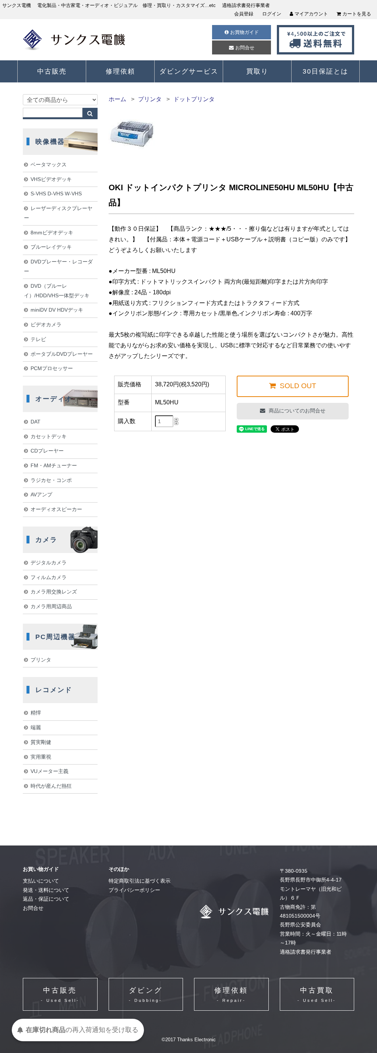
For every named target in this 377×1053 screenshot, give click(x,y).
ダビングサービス (188, 71)
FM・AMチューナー (54, 465)
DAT (35, 422)
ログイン (271, 14)
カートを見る (356, 14)
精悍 (36, 713)
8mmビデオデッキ (52, 232)
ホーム (117, 99)
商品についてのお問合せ (296, 411)
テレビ (38, 339)
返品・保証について (46, 899)
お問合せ (244, 47)
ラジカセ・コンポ (51, 480)
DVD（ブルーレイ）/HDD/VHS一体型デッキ (56, 290)
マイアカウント (310, 14)
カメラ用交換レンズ (54, 592)
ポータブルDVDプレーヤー (62, 354)
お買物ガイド (244, 32)
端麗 (36, 727)
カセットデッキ (49, 436)
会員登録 (243, 14)
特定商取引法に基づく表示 (139, 881)
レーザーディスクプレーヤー (58, 213)
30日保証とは (325, 71)
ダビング (146, 994)
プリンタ (150, 99)
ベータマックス (49, 164)
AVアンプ (41, 494)
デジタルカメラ (49, 563)
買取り (257, 71)
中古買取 (316, 994)
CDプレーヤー (47, 451)
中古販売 (52, 71)
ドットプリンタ (194, 99)
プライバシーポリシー (134, 890)
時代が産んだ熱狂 (51, 786)
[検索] (90, 113)
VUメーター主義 (49, 771)
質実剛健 (41, 742)
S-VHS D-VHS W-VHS (56, 193)
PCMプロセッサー (52, 368)
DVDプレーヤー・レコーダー (58, 266)
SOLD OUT (297, 386)
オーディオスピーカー (56, 509)
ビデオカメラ (46, 324)
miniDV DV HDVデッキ (57, 310)
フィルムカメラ (49, 577)
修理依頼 (120, 71)
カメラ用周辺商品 (51, 606)
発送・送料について (46, 890)
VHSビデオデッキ (51, 179)
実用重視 (41, 757)
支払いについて (41, 881)
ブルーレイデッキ (51, 247)
